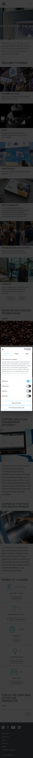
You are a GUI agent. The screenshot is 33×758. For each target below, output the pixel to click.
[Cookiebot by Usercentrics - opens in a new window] (24, 349)
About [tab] (27, 353)
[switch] (29, 386)
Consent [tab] (6, 353)
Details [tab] (17, 353)
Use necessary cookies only (16, 407)
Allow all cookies (16, 403)
